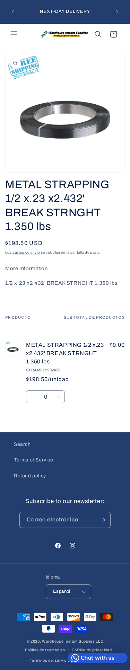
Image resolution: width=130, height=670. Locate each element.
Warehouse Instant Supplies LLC (72, 641)
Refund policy (30, 475)
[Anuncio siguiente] (117, 11)
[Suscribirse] (102, 520)
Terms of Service (33, 459)
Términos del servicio (50, 660)
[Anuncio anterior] (12, 11)
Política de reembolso (45, 650)
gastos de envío (26, 252)
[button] (13, 34)
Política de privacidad (92, 650)
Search (22, 444)
